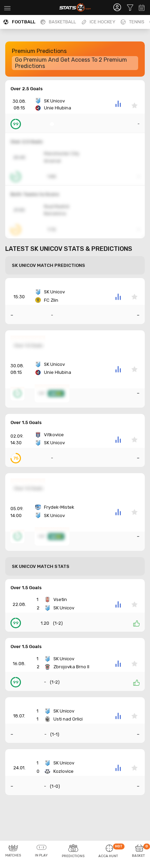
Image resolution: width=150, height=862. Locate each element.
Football (23, 21)
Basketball (62, 21)
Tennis (136, 21)
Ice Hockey (102, 21)
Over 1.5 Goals (26, 422)
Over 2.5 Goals (26, 88)
